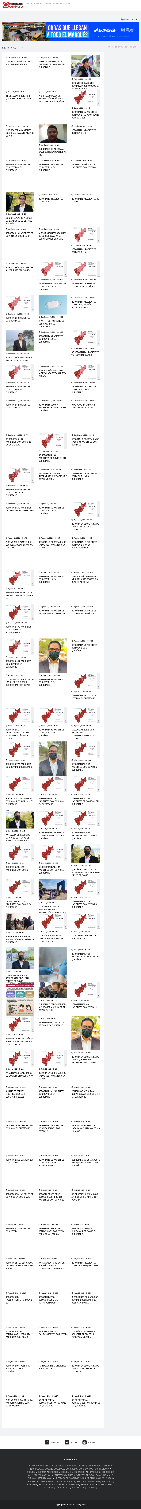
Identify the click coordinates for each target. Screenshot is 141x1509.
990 (56, 1293)
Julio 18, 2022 (78, 866)
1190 (56, 932)
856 (24, 229)
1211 (58, 145)
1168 (89, 1396)
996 (89, 794)
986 (22, 1224)
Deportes (38, 3)
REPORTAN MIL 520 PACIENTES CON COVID (17, 868)
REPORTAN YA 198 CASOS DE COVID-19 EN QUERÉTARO (19, 1195)
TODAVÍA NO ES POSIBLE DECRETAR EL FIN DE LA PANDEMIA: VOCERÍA (83, 1334)
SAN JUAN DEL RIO (56, 1484)
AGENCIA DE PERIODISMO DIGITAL (69, 1465)
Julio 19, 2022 (46, 863)
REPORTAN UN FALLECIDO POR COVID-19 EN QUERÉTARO (18, 1368)
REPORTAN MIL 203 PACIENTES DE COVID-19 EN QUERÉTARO (85, 801)
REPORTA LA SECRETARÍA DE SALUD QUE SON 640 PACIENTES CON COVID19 (85, 1060)
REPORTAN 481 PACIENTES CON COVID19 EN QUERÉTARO (18, 664)
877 (24, 92)
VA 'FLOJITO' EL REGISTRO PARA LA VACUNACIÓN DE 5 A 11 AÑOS (85, 1128)
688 (25, 58)
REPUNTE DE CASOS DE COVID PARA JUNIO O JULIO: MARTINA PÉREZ (85, 86)
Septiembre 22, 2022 (81, 348)
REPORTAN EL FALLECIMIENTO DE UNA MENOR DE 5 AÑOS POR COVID (17, 734)
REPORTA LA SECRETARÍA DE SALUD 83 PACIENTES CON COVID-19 (85, 442)
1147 (56, 903)
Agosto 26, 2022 (46, 538)
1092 (61, 280)
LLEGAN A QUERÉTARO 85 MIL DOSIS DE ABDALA (18, 63)
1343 (56, 1224)
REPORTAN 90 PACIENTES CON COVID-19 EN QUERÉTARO (18, 492)
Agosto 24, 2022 (14, 589)
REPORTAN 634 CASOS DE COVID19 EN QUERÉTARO (83, 697)
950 (93, 298)
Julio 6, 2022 (12, 1035)
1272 (25, 538)
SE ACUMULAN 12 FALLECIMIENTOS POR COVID (53, 1333)
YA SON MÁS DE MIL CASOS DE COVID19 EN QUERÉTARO (19, 1074)
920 (89, 1293)
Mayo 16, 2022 (79, 1327)
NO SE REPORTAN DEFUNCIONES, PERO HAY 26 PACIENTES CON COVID (19, 1334)
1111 (89, 1156)
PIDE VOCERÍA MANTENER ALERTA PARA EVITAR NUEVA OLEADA (52, 373)
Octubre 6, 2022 (79, 195)
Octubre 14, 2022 (80, 126)
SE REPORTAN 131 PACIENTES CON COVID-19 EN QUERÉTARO (18, 442)
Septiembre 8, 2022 (48, 451)
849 (27, 486)
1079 (89, 79)
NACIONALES (97, 1478)
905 (23, 794)
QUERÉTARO (94, 1481)
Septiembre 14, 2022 (15, 401)
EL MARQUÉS (93, 1472)
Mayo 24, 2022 (46, 1293)
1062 (61, 317)
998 (57, 229)
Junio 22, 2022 (79, 1121)
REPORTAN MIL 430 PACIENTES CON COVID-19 (84, 1006)
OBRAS (109, 1478)
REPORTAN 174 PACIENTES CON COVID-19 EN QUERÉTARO (84, 476)
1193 (23, 971)
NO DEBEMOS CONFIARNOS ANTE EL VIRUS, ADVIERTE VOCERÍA (84, 1197)
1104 (56, 1259)
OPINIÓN (31, 1481)
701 (90, 195)
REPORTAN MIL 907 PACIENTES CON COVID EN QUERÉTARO (84, 835)
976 (55, 1019)
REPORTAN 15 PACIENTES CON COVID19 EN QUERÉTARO (18, 167)
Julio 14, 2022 (46, 903)
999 (22, 1396)
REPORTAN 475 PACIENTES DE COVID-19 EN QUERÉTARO (53, 612)
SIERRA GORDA (104, 1484)
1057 (91, 572)
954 (60, 469)
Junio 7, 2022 (78, 1224)
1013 (24, 1293)
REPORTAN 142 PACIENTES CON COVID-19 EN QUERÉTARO (51, 510)
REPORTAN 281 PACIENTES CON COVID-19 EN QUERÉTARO (51, 579)
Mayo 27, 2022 (79, 1259)
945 (90, 726)
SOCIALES (49, 1487)
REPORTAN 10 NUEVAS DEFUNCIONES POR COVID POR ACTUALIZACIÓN (51, 1231)
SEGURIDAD (73, 1484)
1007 (56, 1156)
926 (27, 126)
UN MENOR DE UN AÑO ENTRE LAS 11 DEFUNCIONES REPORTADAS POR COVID (20, 682)
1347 (61, 366)
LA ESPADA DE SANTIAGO (67, 1478)
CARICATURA (94, 1465)
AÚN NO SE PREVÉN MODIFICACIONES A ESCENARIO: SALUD (15, 1094)
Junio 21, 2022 (46, 1156)
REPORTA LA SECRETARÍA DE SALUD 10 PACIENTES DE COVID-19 (85, 1368)
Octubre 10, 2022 (14, 214)
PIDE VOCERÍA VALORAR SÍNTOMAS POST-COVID (83, 406)
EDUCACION (79, 1472)
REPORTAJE (107, 1481)
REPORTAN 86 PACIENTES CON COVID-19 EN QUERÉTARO (51, 339)
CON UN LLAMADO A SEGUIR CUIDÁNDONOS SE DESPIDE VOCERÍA (19, 221)
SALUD (42, 1484)
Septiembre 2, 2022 (80, 469)
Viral (68, 3)
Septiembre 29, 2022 (81, 280)
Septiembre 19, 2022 (48, 366)
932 (89, 897)
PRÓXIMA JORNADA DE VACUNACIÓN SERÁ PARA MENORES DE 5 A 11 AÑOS (51, 99)
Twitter (73, 1442)
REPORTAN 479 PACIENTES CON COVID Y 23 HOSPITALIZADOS (18, 629)
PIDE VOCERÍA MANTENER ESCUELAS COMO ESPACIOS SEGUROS (19, 545)
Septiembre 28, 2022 (15, 314)
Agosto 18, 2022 (46, 607)
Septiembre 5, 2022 (48, 469)
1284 (89, 866)
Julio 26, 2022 (78, 794)
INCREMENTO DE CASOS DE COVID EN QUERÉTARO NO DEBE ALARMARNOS (84, 1300)
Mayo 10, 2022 (79, 1362)
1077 (89, 1190)
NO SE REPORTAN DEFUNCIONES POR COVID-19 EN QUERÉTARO (85, 1403)
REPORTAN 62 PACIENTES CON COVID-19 (18, 406)
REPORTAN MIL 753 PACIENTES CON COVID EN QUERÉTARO (84, 767)
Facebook (55, 1442)
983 (91, 538)
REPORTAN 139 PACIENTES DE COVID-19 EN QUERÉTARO (20, 509)
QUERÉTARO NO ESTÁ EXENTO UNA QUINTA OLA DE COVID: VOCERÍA (85, 1163)
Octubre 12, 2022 (47, 161)
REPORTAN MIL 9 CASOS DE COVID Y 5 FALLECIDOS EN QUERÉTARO (52, 835)
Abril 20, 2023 (78, 79)
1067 (58, 538)
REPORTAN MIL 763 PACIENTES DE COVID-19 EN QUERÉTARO (85, 957)
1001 (91, 126)
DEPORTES (53, 1472)
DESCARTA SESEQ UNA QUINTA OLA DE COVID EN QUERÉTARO (83, 1231)
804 (88, 1000)
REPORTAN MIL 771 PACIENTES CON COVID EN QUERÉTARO (84, 904)
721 (24, 263)
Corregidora (58, 3)
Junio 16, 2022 (13, 1190)
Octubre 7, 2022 (46, 195)
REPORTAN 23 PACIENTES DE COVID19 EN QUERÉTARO (19, 234)
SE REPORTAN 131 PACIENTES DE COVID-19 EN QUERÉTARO (52, 458)
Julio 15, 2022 (13, 897)
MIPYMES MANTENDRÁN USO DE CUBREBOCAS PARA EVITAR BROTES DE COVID (53, 236)
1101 (91, 607)
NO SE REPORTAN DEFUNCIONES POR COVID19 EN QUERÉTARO (52, 1403)
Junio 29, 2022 (79, 1053)
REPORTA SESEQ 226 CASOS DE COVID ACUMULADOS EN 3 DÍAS (19, 1265)
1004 (25, 623)
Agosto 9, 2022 (79, 692)
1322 (89, 1087)
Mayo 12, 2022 (46, 1362)
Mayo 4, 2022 (45, 1396)
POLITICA (81, 1481)
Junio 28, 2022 (13, 1087)
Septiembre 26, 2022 (15, 354)
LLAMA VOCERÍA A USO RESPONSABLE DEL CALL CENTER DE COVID (17, 978)
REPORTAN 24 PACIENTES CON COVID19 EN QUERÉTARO (18, 389)
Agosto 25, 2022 (79, 538)
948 (28, 354)
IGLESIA (31, 1478)
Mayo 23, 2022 (79, 1293)
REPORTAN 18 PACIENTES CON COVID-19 (83, 132)
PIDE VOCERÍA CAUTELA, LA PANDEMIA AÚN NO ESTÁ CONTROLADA (19, 1403)
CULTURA (42, 1472)
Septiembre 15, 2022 (81, 383)
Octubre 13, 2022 (14, 161)
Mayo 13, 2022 (13, 1362)
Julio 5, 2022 (45, 1019)
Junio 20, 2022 (79, 1156)
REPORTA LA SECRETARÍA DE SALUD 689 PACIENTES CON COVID (52, 1076)
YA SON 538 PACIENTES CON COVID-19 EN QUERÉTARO (19, 1127)
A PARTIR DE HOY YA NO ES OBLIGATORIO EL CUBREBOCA (51, 324)
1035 (56, 863)
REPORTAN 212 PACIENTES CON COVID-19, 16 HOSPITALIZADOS (51, 1163)
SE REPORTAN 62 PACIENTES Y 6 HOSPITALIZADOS (85, 354)
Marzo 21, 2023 (13, 92)
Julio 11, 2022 (13, 971)
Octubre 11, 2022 (80, 161)
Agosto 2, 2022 (13, 760)
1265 (23, 831)
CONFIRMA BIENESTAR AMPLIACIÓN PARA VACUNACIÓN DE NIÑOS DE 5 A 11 (52, 911)
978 (23, 863)
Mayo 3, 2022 (78, 1396)
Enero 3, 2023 (78, 108)
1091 (57, 1362)
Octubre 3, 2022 (13, 263)
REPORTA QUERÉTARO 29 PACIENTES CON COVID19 (83, 166)
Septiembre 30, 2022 (48, 280)
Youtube (91, 1442)
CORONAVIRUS (86, 1469)
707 (27, 435)
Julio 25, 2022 (13, 831)
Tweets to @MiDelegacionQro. (122, 46)
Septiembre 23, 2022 (48, 332)
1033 (58, 607)
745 (89, 108)
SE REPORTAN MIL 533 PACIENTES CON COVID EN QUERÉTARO (51, 870)
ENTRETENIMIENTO (64, 1475)
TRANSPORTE (78, 1487)
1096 (61, 401)
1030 (23, 1121)
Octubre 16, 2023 (14, 58)
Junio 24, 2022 (13, 1121)
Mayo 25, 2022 (13, 1293)
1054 (23, 1190)
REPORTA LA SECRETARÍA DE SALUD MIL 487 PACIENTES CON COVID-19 (19, 1041)
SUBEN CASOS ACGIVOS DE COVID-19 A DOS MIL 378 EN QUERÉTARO (19, 801)
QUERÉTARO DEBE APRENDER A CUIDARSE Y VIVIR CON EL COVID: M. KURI (53, 1007)
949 (57, 726)
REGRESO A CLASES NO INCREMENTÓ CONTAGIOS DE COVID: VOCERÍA (53, 476)
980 (91, 161)
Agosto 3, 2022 (79, 726)
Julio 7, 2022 (45, 1000)
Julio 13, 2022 (13, 933)
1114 (27, 504)
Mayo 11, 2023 (46, 58)
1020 (88, 950)
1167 (56, 1396)
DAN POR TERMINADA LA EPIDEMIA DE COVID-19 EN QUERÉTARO (52, 64)
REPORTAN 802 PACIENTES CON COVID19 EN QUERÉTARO (51, 732)
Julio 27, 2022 (46, 794)
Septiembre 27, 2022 (48, 317)
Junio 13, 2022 (79, 1190)
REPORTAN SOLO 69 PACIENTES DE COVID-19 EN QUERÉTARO (52, 407)
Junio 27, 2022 (79, 1087)
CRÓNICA (31, 1472)
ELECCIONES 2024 (44, 1475)
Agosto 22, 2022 (79, 572)
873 (93, 469)
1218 (94, 280)
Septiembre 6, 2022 (15, 486)
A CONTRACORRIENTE (39, 1465)
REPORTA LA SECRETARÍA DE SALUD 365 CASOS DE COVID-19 (85, 526)
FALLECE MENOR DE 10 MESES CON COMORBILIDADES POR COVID (82, 734)
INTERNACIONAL (45, 1478)
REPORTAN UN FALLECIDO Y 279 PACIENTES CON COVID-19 (19, 595)
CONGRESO (71, 1469)
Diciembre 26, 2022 (14, 126)
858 (25, 657)
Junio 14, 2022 (46, 1190)
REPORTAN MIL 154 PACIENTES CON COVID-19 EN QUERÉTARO (51, 801)
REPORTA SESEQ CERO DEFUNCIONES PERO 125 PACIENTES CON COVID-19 (51, 1197)
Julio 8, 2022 (78, 950)
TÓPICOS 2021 (63, 1487)
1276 (89, 1259)
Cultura (47, 3)
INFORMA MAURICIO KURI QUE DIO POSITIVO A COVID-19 (19, 99)
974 (28, 383)
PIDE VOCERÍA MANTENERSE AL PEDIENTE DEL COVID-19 (19, 269)
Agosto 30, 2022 (79, 520)
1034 (89, 1053)
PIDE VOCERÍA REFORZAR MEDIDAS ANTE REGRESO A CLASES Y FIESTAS (84, 579)
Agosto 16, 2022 (14, 657)
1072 (25, 589)
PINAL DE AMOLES (66, 1481)
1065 (94, 401)
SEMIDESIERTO (88, 1484)
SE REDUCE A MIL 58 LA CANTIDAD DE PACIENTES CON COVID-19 (51, 938)
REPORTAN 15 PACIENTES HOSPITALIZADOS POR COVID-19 (51, 1128)
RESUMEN (32, 1484)
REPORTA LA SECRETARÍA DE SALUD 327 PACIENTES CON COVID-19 (52, 545)
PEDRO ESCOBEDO (46, 1481)
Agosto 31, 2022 (46, 504)
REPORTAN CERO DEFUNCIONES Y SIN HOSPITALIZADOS (48, 1300)
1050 (56, 1087)
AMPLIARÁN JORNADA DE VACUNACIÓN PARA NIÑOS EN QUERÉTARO (20, 939)
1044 (25, 161)
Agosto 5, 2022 (13, 726)
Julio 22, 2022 (46, 829)
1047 (22, 1035)
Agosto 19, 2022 (14, 623)
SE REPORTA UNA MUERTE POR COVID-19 (84, 937)
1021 (89, 1121)
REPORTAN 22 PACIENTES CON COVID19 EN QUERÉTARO (51, 167)
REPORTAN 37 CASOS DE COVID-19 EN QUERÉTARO (83, 285)
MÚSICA (85, 1478)
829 (93, 348)
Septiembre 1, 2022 (15, 504)
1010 (89, 1362)
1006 (56, 1121)
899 (25, 214)
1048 (89, 932)
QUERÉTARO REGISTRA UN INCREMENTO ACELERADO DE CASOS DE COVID (85, 872)
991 (28, 401)
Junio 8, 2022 (45, 1224)
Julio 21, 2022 (78, 829)
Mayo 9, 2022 (12, 1396)
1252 (89, 1327)
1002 (61, 332)
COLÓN (48, 1469)
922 (91, 520)
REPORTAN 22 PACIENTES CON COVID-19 (83, 251)
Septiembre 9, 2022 (15, 435)
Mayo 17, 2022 (46, 1327)
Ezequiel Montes (103, 1475)
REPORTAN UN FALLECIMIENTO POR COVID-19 (19, 1300)
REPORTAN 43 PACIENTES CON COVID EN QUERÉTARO (84, 1264)
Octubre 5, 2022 (13, 229)
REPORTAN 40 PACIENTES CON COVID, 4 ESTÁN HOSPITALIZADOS (83, 305)
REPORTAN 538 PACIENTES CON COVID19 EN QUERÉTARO (51, 1094)
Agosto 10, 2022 (46, 675)
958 (56, 794)
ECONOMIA (66, 1472)
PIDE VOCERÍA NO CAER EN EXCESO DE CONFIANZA (19, 359)
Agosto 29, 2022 (14, 538)
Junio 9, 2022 (12, 1224)
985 (93, 383)
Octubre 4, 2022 (46, 229)
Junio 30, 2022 (46, 1069)
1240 (56, 1190)
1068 (91, 641)
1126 (24, 1362)
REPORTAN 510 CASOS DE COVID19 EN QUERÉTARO (83, 612)
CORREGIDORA (102, 1469)
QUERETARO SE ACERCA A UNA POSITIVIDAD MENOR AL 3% (53, 152)
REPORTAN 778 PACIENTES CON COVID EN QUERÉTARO (19, 765)
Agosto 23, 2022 (46, 572)
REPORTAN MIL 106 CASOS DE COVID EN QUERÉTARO (51, 1024)
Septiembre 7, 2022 (80, 435)
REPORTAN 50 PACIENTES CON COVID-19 (18, 319)
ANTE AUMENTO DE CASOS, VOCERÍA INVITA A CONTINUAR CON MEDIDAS (52, 1265)
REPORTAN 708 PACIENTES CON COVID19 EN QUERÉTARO (84, 648)
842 (90, 245)
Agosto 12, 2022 (79, 641)
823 (56, 92)
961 (23, 1327)
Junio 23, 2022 (46, 1121)
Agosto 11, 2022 (14, 675)
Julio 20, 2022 (13, 863)
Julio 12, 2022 (78, 932)
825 (57, 195)
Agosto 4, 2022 (46, 726)
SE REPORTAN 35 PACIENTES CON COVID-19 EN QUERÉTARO (52, 286)
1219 (55, 1000)
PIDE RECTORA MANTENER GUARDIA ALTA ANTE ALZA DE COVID (20, 133)
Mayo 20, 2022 (13, 1327)
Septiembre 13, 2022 (48, 401)
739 (60, 451)
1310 (23, 1087)
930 (24, 760)
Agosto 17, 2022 (79, 607)
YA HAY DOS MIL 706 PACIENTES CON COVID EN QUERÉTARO (18, 904)
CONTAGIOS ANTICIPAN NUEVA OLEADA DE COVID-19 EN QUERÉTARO (85, 1094)
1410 (23, 1259)
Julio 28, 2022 (13, 794)
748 (93, 435)
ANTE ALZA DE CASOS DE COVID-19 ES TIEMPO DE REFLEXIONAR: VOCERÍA (18, 838)
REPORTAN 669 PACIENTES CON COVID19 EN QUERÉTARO (51, 682)
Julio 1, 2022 (12, 1069)
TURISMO (91, 1487)
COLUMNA (59, 1469)
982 (58, 572)
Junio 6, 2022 (45, 1259)
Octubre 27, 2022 (47, 145)
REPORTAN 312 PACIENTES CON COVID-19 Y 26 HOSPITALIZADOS (84, 545)
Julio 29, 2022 (78, 760)
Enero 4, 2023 (46, 92)
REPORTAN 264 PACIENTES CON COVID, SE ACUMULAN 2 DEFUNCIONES (85, 115)
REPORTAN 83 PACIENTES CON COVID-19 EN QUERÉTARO (83, 389)
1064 (23, 1156)
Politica (28, 3)
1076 (58, 161)
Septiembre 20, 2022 (15, 383)
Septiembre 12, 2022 (81, 401)
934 (90, 692)
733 (56, 58)
